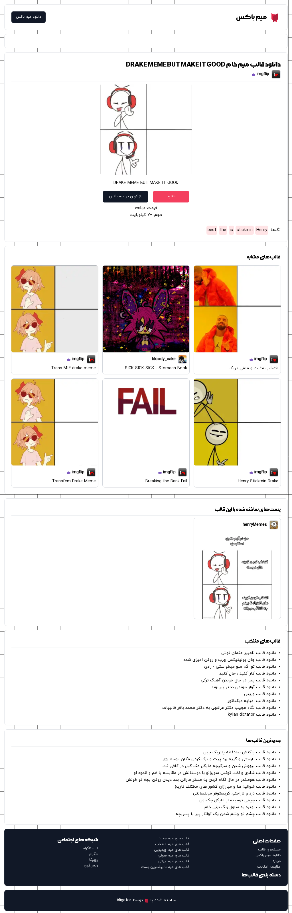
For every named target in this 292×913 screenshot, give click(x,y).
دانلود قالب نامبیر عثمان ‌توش (248, 653)
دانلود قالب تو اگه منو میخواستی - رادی (240, 666)
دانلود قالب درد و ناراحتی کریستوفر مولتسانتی (234, 793)
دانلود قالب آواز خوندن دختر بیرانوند (243, 687)
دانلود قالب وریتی (260, 694)
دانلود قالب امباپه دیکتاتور (252, 701)
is (231, 230)
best (212, 230)
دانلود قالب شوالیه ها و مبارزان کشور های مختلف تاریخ (225, 786)
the (223, 230)
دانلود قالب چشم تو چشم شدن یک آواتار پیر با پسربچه (226, 814)
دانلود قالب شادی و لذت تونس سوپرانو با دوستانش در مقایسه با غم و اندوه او (205, 772)
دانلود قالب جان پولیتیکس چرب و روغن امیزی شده (229, 659)
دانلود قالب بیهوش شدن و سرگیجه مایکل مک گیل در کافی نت (219, 766)
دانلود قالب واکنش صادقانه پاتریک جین (239, 752)
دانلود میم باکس (28, 17)
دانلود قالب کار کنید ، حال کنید (247, 673)
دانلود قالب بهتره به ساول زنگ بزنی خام (240, 807)
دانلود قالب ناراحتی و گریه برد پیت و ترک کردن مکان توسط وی (219, 759)
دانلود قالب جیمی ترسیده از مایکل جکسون (237, 800)
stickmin (245, 230)
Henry (261, 230)
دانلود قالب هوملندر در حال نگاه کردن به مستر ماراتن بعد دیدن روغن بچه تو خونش (201, 779)
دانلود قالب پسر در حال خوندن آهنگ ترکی (238, 680)
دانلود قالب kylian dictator (252, 714)
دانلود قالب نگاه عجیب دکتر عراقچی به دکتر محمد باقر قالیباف (219, 707)
